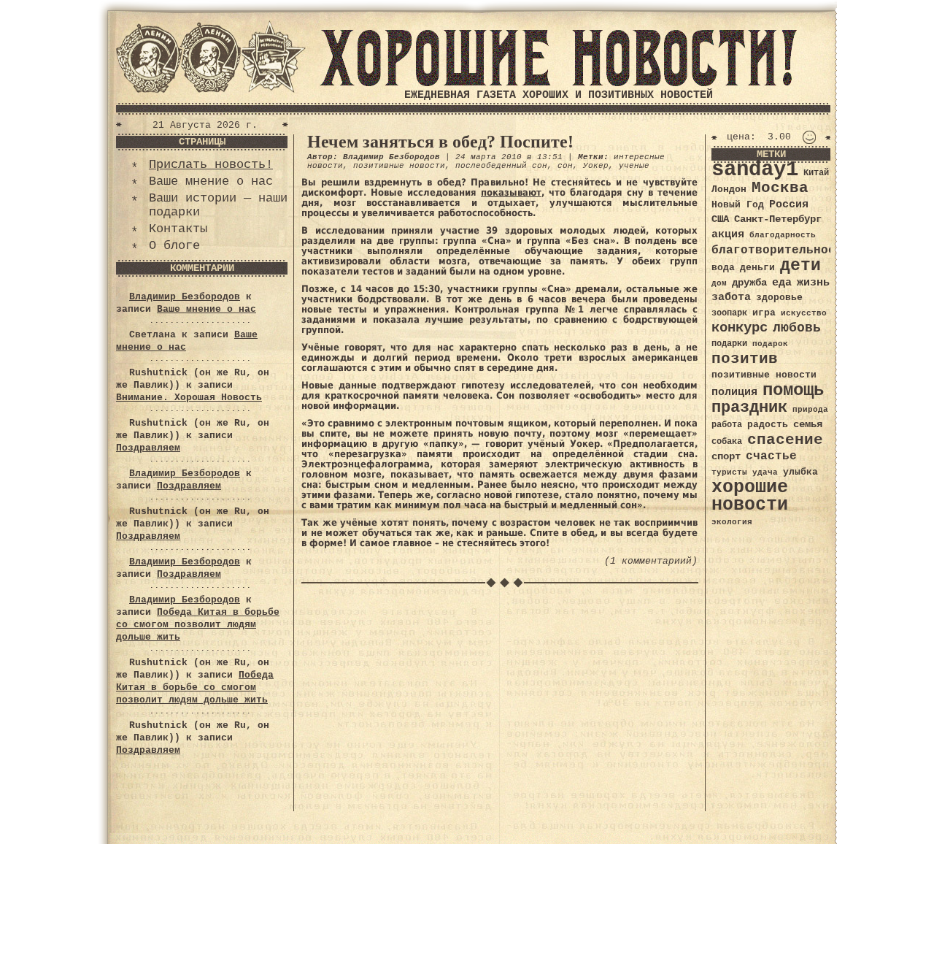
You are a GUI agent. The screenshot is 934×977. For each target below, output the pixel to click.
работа (726, 425)
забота (731, 297)
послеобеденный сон (501, 165)
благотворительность (780, 250)
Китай (816, 173)
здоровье (779, 297)
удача (765, 472)
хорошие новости (749, 496)
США (720, 219)
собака (726, 442)
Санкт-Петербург (778, 219)
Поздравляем (148, 447)
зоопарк (729, 313)
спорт (726, 456)
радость (767, 424)
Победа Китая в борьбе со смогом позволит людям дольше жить (197, 625)
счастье (771, 456)
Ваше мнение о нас (211, 181)
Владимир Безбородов (184, 296)
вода (723, 267)
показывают (511, 192)
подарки (729, 344)
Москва (780, 188)
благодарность (782, 235)
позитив (744, 358)
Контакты (178, 229)
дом (719, 283)
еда (782, 282)
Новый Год (737, 204)
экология (731, 522)
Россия (788, 204)
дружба (749, 282)
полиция (734, 392)
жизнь (813, 282)
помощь (793, 390)
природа (810, 409)
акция (727, 234)
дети (800, 265)
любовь (797, 328)
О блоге (174, 246)
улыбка (800, 472)
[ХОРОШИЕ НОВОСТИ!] (558, 83)
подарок (770, 344)
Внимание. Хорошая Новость (189, 397)
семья (807, 424)
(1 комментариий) (651, 561)
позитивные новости (399, 165)
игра (764, 312)
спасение (785, 440)
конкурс (739, 328)
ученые (634, 165)
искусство (804, 313)
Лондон (728, 189)
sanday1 (754, 170)
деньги (757, 267)
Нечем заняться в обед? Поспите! (440, 141)
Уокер (596, 165)
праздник (749, 407)
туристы (729, 472)
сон (565, 165)
